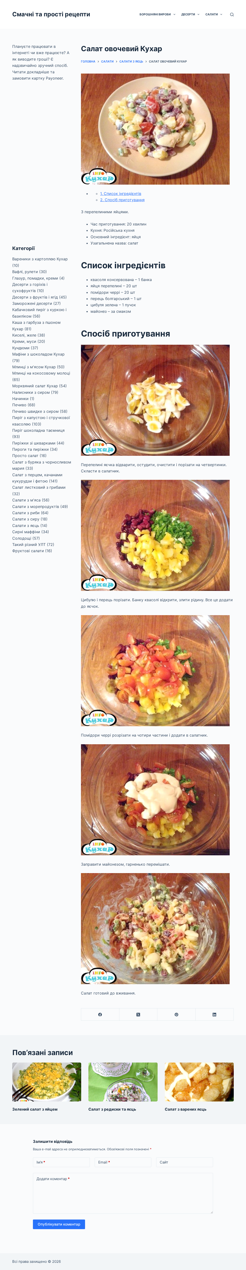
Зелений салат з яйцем (34, 1109)
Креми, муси (24, 341)
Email (104, 1162)
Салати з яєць (25, 525)
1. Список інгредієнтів (120, 193)
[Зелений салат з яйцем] (46, 1082)
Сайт (164, 1162)
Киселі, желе (24, 335)
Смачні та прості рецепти (51, 14)
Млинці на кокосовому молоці (41, 373)
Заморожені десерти (32, 303)
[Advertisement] (42, 163)
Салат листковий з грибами (39, 487)
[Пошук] (232, 14)
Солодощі (21, 538)
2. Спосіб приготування (122, 199)
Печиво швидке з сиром (35, 411)
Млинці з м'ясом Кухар (34, 366)
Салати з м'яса (26, 500)
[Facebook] (100, 1014)
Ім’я (41, 1162)
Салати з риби (26, 512)
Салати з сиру (25, 519)
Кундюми (21, 347)
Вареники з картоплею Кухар (40, 259)
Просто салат (25, 455)
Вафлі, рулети (25, 271)
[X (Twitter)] (138, 1014)
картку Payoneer (47, 78)
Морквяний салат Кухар (35, 385)
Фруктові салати (28, 550)
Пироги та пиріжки (30, 449)
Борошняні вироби (155, 14)
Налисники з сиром (31, 392)
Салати (211, 14)
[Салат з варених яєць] (199, 1082)
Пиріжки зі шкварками (33, 443)
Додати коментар (53, 1178)
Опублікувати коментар (59, 1224)
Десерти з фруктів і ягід (35, 297)
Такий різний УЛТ (29, 544)
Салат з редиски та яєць (112, 1109)
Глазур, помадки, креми (35, 278)
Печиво (19, 404)
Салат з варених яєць (185, 1109)
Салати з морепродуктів (35, 506)
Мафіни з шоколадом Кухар (38, 354)
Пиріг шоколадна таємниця (38, 430)
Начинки (20, 398)
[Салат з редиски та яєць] (122, 1082)
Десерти (188, 14)
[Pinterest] (176, 1014)
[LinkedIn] (215, 1014)
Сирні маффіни (26, 531)
